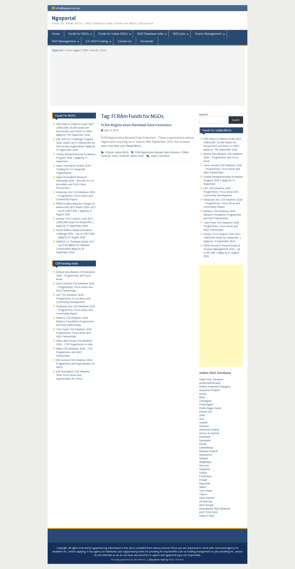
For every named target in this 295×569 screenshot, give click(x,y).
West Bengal (206, 505)
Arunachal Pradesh (209, 390)
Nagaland (204, 469)
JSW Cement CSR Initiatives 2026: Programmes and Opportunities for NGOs (75, 363)
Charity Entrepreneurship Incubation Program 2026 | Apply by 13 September (223, 180)
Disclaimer (147, 41)
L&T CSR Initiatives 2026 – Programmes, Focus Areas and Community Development (220, 192)
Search (203, 114)
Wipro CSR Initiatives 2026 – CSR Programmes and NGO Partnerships (74, 352)
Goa (201, 418)
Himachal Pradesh (209, 429)
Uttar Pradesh (207, 497)
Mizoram (204, 465)
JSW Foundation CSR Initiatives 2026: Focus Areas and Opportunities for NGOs (73, 375)
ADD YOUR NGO (208, 512)
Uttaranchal (205, 501)
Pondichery (205, 476)
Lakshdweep (206, 447)
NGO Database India (150, 34)
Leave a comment (160, 155)
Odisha (203, 472)
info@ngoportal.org (68, 8)
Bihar (202, 397)
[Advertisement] (147, 78)
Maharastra (205, 454)
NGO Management (64, 41)
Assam (203, 393)
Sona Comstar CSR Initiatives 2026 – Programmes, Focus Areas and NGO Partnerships (222, 169)
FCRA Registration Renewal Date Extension (136, 125)
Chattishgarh (206, 404)
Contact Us (125, 41)
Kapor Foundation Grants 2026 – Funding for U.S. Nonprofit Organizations (74, 169)
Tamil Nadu (205, 490)
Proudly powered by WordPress (128, 559)
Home (56, 34)
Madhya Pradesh (208, 451)
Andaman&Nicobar (209, 383)
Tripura (203, 494)
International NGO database (214, 508)
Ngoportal (64, 18)
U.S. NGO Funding (97, 41)
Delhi (202, 415)
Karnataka (204, 440)
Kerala (202, 444)
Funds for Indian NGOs (113, 34)
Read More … (135, 146)
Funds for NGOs (78, 34)
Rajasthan (204, 483)
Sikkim (202, 487)
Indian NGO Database (211, 379)
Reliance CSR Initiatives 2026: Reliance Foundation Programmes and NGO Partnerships (222, 214)
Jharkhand (204, 436)
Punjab (203, 479)
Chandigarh (205, 400)
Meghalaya (205, 462)
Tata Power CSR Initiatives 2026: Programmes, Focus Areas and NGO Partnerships (221, 226)
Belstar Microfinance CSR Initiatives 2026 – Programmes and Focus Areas (223, 157)
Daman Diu (205, 411)
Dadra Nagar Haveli (210, 408)
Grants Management (208, 34)
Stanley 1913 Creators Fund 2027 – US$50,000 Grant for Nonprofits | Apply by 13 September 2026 (222, 237)
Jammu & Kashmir (209, 433)
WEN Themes (176, 559)
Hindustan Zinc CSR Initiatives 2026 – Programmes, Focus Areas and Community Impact (222, 203)
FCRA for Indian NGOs (117, 152)
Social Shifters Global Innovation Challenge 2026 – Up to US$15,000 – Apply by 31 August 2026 (75, 233)
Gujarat (203, 422)
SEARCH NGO (206, 515)
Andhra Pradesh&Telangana (214, 386)
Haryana (203, 426)
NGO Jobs (179, 34)
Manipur (203, 458)
